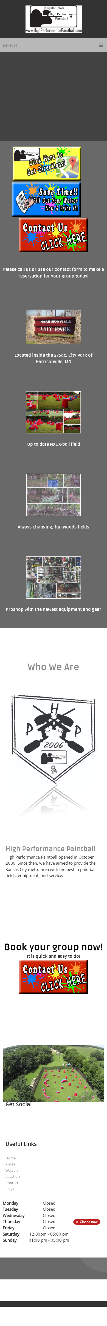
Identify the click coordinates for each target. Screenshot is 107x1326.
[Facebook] (43, 1121)
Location (12, 1176)
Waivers (11, 1170)
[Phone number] (10, 1121)
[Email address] (21, 1121)
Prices (10, 1164)
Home (10, 1158)
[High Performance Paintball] (54, 19)
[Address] (32, 1121)
